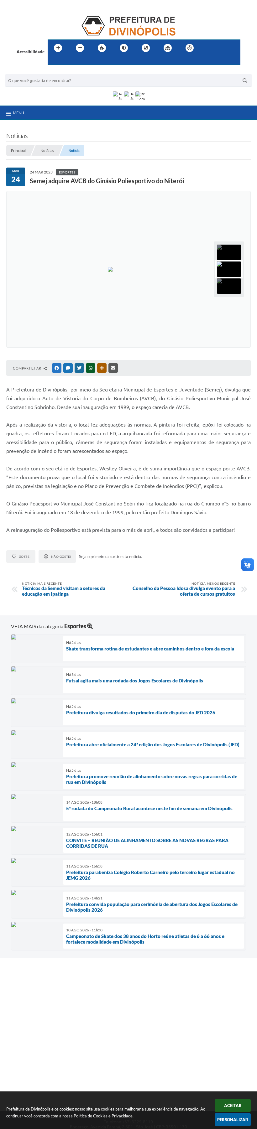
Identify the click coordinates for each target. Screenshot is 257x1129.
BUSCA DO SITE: (23, 71)
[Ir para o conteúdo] (207, 48)
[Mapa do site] (167, 48)
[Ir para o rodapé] (67, 61)
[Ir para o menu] (221, 48)
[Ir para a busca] (54, 61)
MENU (18, 113)
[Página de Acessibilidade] (189, 48)
